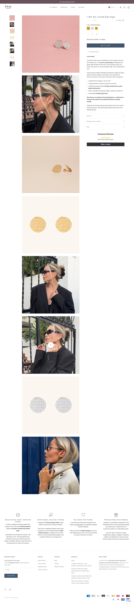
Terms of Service (42, 569)
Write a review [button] (105, 144)
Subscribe (11, 575)
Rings (73, 7)
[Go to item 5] (12, 44)
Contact (56, 563)
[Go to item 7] (12, 57)
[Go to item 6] (12, 50)
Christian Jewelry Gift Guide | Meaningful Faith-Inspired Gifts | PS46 (80, 571)
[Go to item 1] (12, 17)
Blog (55, 560)
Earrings (81, 7)
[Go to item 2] (12, 24)
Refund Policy (42, 560)
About (73, 560)
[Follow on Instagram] (10, 589)
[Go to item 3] (12, 31)
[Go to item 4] (12, 37)
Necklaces (64, 7)
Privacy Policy (42, 563)
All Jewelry (53, 7)
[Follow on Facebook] (5, 589)
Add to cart (105, 45)
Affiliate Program (59, 566)
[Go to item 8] (12, 63)
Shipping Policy (42, 566)
